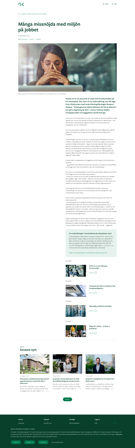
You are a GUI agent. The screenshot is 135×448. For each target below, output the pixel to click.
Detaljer (29, 442)
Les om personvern (57, 442)
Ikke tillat (43, 442)
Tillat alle (16, 442)
